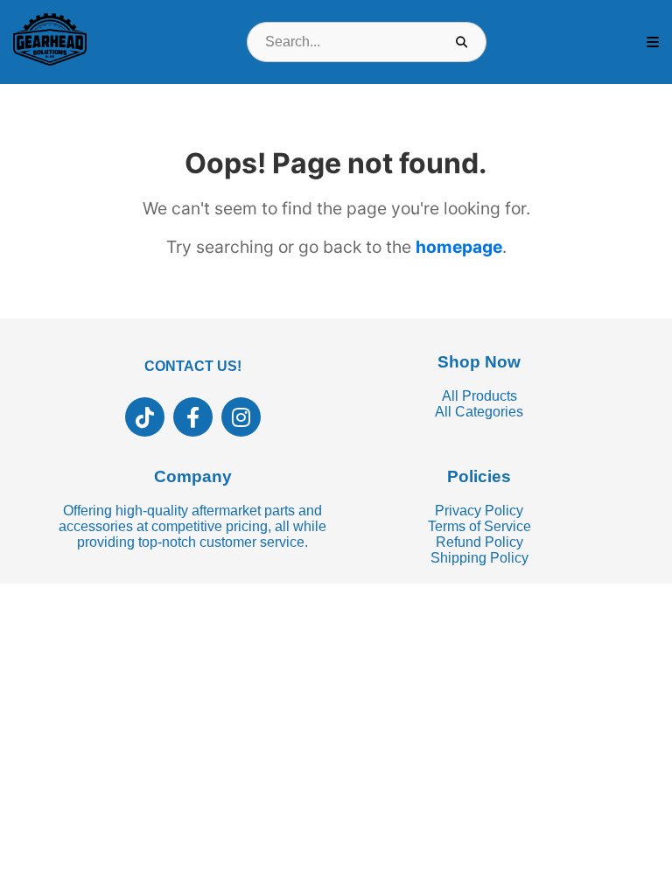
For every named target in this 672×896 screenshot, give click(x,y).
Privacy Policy (479, 510)
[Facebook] (193, 417)
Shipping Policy (479, 557)
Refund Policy (479, 542)
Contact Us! (193, 366)
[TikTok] (144, 417)
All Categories (479, 411)
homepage (459, 246)
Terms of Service (479, 526)
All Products (479, 395)
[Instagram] (241, 417)
